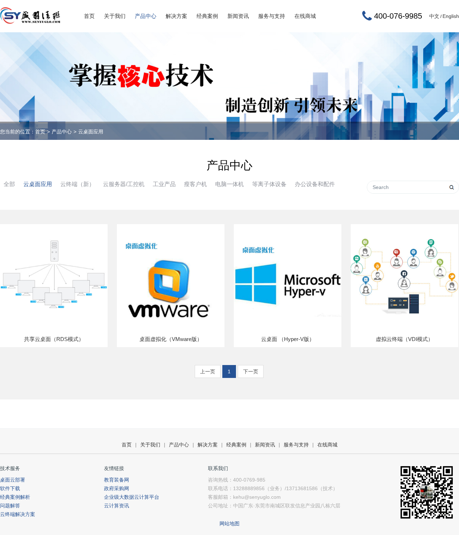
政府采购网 (116, 488)
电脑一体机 (229, 184)
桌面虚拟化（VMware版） (170, 339)
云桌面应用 (90, 131)
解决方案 (176, 16)
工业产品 (164, 184)
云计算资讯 (116, 505)
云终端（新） (77, 184)
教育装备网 (116, 480)
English (451, 16)
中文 (434, 16)
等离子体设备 (269, 184)
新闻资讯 (238, 16)
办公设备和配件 (315, 184)
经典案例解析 (15, 497)
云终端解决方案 (17, 514)
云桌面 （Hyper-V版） (287, 339)
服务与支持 (271, 16)
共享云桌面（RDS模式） (54, 339)
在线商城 (305, 16)
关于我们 (115, 16)
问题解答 (10, 505)
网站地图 (229, 523)
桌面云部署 (12, 480)
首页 (89, 16)
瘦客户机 (195, 184)
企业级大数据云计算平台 (131, 497)
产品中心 (145, 16)
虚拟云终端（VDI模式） (404, 339)
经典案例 (207, 16)
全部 (9, 184)
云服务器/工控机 (124, 184)
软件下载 (10, 488)
